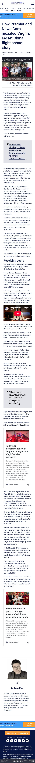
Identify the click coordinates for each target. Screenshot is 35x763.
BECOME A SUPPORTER (30, 15)
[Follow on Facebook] (7, 740)
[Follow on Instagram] (19, 740)
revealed (18, 291)
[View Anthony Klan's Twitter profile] (17, 683)
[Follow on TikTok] (23, 740)
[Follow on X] (11, 740)
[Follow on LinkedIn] (15, 740)
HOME (1, 8)
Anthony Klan (9, 52)
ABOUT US (25, 8)
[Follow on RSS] (27, 740)
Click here (25, 737)
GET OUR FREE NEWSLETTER (17, 733)
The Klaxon (16, 698)
